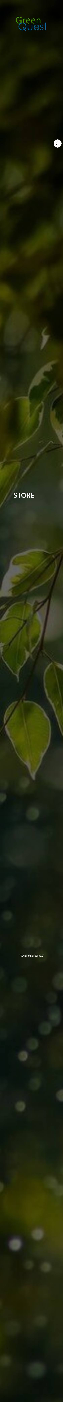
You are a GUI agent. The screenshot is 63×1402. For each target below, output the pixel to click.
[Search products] (58, 143)
